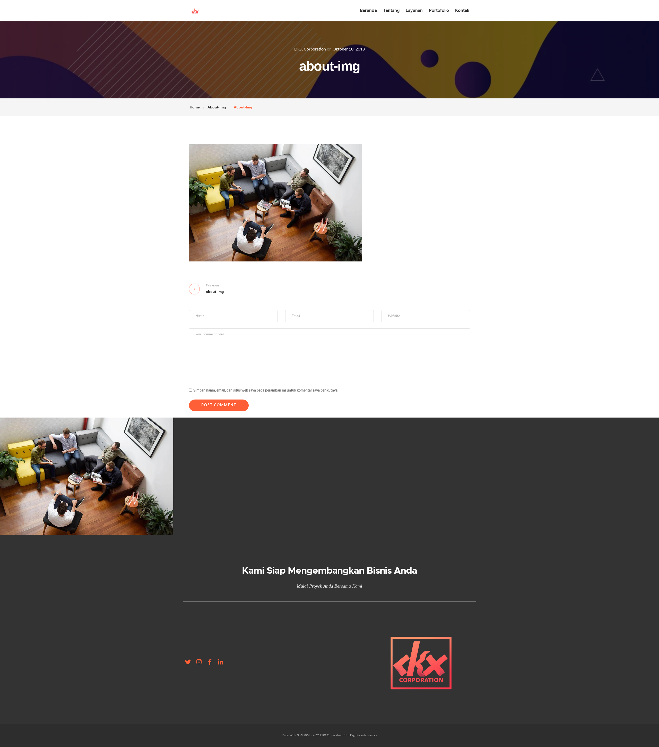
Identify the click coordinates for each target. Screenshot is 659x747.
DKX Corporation (310, 49)
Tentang (391, 11)
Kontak (462, 11)
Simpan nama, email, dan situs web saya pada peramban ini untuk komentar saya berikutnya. (265, 390)
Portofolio (439, 11)
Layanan (414, 11)
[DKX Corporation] (195, 10)
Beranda (368, 11)
